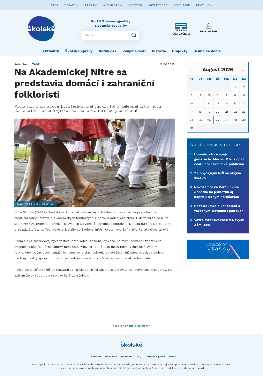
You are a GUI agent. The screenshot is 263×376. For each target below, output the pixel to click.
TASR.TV (91, 5)
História (159, 51)
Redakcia (111, 356)
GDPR (172, 356)
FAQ (139, 356)
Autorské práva (155, 356)
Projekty (179, 51)
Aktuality (50, 51)
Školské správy (79, 51)
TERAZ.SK (71, 5)
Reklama (126, 356)
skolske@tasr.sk (139, 325)
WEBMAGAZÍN (112, 5)
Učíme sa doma (207, 51)
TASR (54, 5)
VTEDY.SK (135, 5)
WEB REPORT (157, 5)
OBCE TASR (182, 5)
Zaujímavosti (134, 51)
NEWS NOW (204, 5)
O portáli (95, 356)
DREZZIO (123, 368)
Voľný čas (107, 51)
